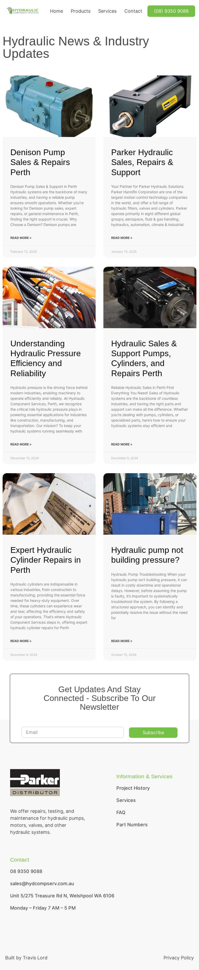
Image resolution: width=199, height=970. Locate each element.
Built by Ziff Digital (179, 965)
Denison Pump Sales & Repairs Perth (40, 162)
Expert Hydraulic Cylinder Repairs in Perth (45, 560)
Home (56, 11)
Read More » (21, 238)
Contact (133, 11)
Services (107, 11)
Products (80, 11)
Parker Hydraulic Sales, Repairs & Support (142, 162)
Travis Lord (35, 957)
